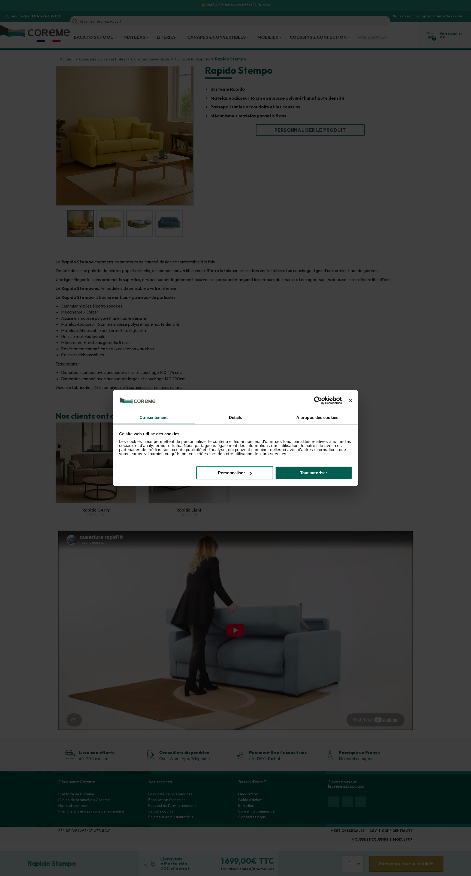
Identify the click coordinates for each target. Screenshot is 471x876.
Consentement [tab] (154, 417)
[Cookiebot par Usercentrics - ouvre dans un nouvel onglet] (318, 401)
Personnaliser (231, 472)
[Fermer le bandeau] (350, 401)
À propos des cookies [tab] (317, 417)
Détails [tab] (235, 417)
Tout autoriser (313, 472)
